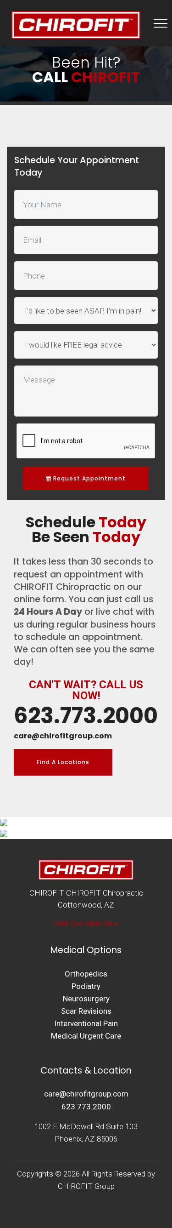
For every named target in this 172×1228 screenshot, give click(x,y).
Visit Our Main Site (86, 923)
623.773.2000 (86, 1106)
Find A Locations (63, 762)
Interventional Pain (86, 1023)
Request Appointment (88, 478)
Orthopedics (86, 973)
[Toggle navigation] (161, 23)
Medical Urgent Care (86, 1035)
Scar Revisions (86, 1011)
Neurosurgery (86, 998)
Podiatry (86, 986)
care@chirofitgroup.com (86, 1093)
